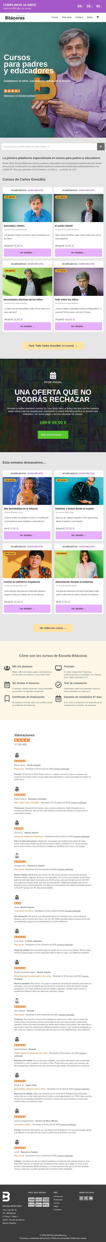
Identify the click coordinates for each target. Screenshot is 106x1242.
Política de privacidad (60, 1238)
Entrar (89, 17)
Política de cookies (79, 1238)
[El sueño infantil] (78, 208)
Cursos (55, 17)
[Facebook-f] (86, 1198)
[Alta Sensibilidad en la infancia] (27, 491)
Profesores (58, 1200)
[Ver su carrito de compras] (97, 17)
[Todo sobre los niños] (78, 282)
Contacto (79, 17)
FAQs (56, 1206)
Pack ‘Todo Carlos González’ (26, 803)
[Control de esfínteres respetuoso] (27, 564)
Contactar (58, 1209)
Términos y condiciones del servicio (34, 1238)
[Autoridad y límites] (27, 208)
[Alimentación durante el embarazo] (78, 564)
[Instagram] (81, 1198)
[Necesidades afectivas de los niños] (27, 282)
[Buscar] (101, 146)
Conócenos (58, 1196)
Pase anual (66, 17)
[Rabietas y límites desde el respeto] (78, 491)
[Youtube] (91, 1198)
